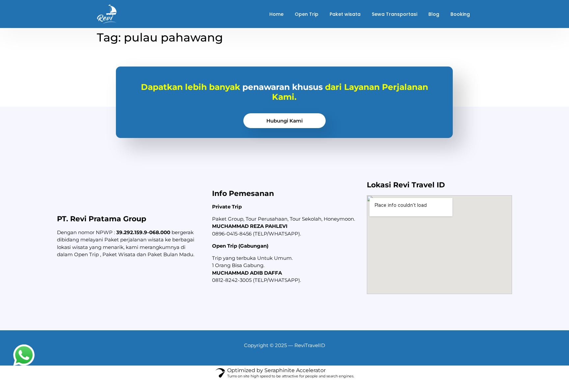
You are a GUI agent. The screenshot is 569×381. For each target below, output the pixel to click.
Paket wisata (345, 14)
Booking (460, 14)
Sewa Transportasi (394, 14)
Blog (433, 14)
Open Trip (306, 14)
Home (276, 14)
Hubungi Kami (284, 121)
